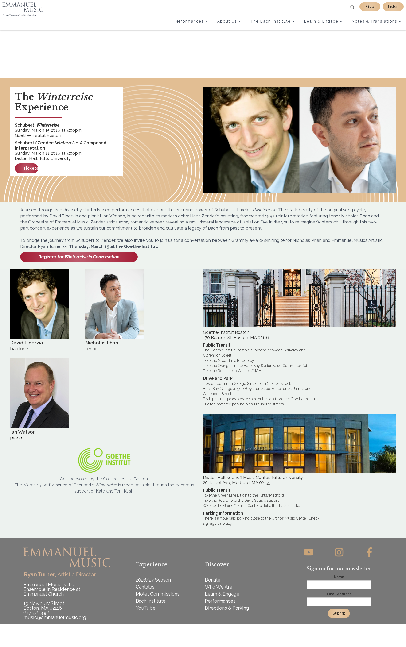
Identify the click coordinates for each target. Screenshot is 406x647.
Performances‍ (220, 601)
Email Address (339, 594)
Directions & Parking (227, 608)
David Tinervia (26, 343)
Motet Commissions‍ (158, 594)
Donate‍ (212, 580)
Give (370, 6)
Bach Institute (151, 601)
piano (16, 437)
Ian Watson (23, 432)
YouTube (146, 608)
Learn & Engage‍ (222, 594)
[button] (190, 21)
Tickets (30, 168)
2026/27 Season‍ (153, 580)
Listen (393, 6)
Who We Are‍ (218, 587)
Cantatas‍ (145, 587)
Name (339, 577)
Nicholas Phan (101, 343)
